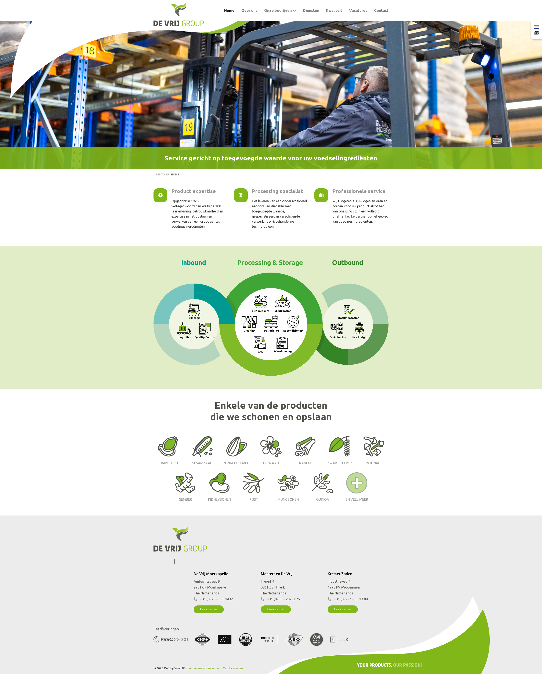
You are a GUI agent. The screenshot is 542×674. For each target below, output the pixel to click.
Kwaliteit (334, 10)
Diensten (311, 10)
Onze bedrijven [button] (278, 10)
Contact (381, 10)
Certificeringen (233, 668)
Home (229, 10)
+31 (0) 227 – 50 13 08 (351, 599)
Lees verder (208, 609)
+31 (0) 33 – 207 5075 (283, 599)
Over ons (249, 10)
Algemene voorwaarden (205, 668)
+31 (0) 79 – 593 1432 (216, 599)
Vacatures (358, 10)
